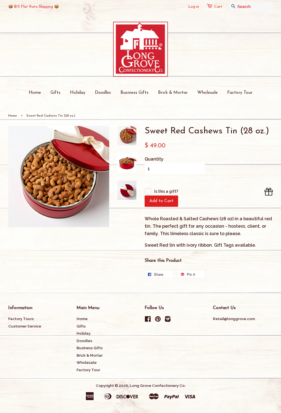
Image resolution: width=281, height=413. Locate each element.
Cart (218, 7)
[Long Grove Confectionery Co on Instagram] (168, 320)
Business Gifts (134, 92)
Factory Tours (21, 318)
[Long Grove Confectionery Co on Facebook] (148, 320)
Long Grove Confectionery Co (157, 385)
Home (35, 92)
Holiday (77, 92)
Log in (193, 7)
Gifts (55, 92)
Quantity (154, 159)
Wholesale (207, 92)
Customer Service (24, 326)
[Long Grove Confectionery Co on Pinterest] (158, 320)
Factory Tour (239, 92)
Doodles (103, 92)
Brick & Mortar (173, 92)
